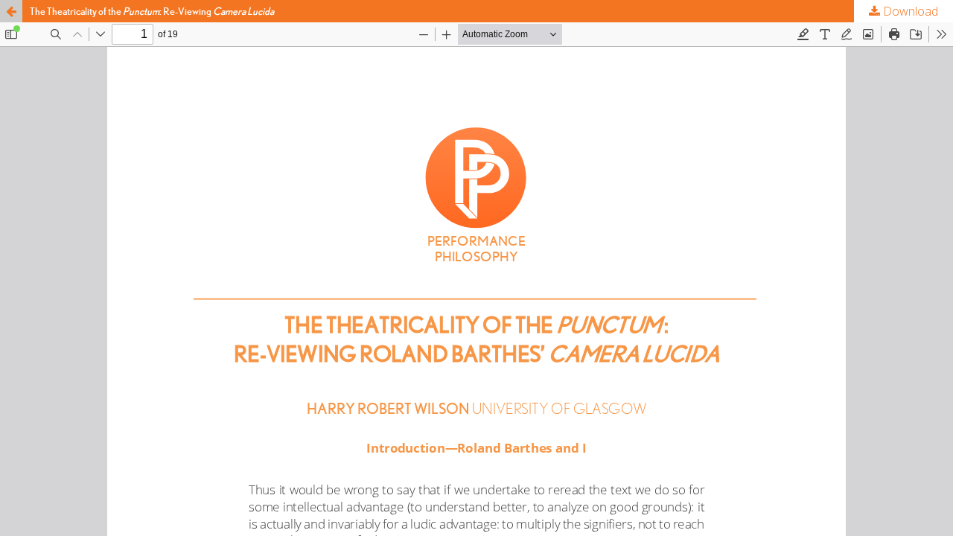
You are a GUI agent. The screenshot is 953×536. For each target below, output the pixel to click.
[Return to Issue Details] (11, 11)
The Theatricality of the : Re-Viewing (152, 11)
